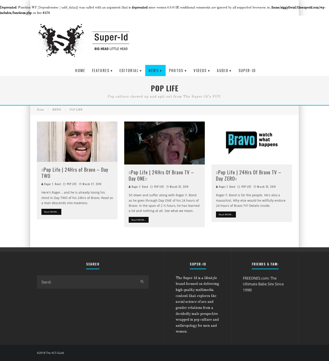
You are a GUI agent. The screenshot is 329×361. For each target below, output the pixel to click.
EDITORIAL (129, 70)
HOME (80, 70)
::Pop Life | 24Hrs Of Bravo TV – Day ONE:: (161, 175)
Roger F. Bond (52, 184)
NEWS (154, 70)
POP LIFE (72, 184)
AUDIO (222, 70)
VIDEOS (200, 70)
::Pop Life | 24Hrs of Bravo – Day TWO (74, 172)
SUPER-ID (247, 70)
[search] (142, 282)
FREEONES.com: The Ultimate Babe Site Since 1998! (263, 284)
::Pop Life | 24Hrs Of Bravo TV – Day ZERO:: (248, 175)
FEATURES (100, 70)
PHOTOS (176, 70)
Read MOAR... (51, 211)
